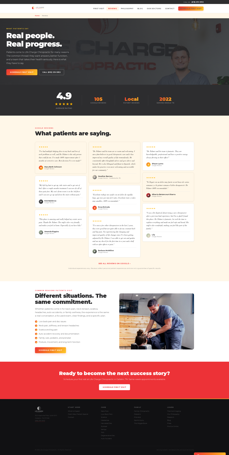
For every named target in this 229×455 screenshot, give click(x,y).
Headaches (105, 420)
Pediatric (137, 414)
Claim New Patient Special (78, 414)
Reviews (112, 9)
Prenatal (137, 417)
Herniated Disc (106, 423)
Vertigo (103, 429)
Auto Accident (106, 438)
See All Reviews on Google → (114, 263)
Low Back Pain (107, 414)
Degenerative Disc (108, 435)
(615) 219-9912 (197, 2)
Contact (170, 9)
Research (170, 417)
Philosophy (127, 9)
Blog (140, 9)
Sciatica (104, 417)
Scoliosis (104, 426)
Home (37, 16)
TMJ (102, 432)
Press (169, 423)
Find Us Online (172, 426)
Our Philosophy (173, 414)
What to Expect (74, 411)
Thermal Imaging (174, 411)
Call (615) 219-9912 (51, 72)
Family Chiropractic (141, 411)
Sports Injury (139, 420)
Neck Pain (105, 411)
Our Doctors (154, 9)
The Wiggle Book (140, 423)
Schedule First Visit (191, 9)
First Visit (98, 9)
